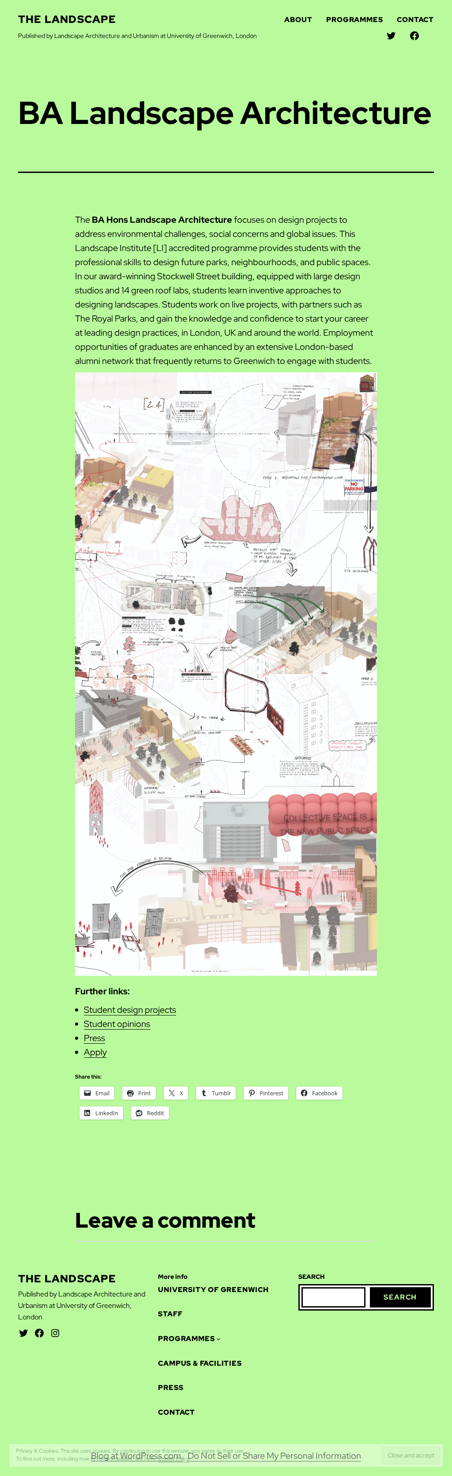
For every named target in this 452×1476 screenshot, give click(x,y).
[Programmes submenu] (218, 1436)
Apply (95, 1052)
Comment (346, 1323)
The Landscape (67, 19)
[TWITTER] (391, 35)
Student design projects (130, 1009)
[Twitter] (23, 1431)
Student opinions (117, 1024)
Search (400, 1395)
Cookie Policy (173, 1458)
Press (94, 1038)
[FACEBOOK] (414, 35)
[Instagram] (55, 1431)
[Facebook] (39, 1431)
